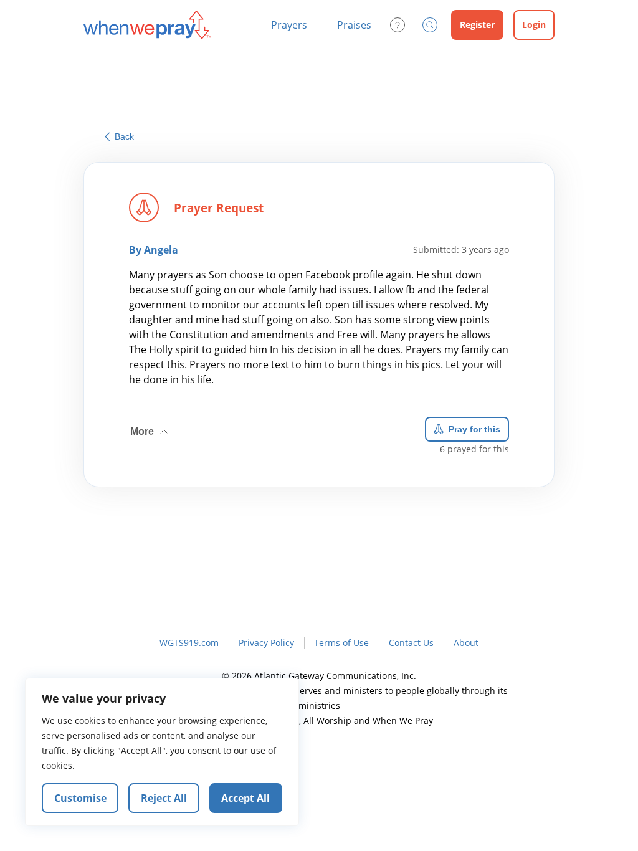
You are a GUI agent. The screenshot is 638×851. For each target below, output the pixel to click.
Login (534, 25)
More (150, 427)
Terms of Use (341, 643)
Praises (354, 25)
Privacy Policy (266, 643)
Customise (80, 798)
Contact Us (411, 643)
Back (124, 136)
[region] (162, 752)
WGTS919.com (189, 643)
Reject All (164, 798)
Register (477, 25)
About (466, 643)
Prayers (289, 25)
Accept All (245, 798)
